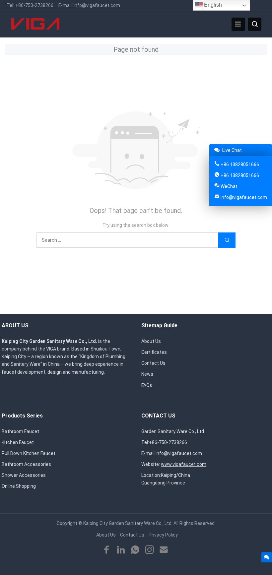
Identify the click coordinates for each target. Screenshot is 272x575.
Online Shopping (19, 486)
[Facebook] (106, 550)
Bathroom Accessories (26, 464)
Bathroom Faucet (20, 431)
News (147, 374)
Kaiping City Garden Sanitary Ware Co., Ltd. (127, 523)
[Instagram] (149, 550)
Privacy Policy (163, 535)
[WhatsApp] (135, 550)
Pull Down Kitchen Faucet (28, 453)
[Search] (254, 24)
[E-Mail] (163, 550)
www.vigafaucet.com (183, 464)
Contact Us (153, 363)
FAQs (146, 385)
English (212, 5)
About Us (151, 341)
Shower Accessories (24, 475)
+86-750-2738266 (34, 5)
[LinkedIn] (120, 550)
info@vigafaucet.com (97, 5)
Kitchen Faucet (18, 442)
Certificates (154, 352)
